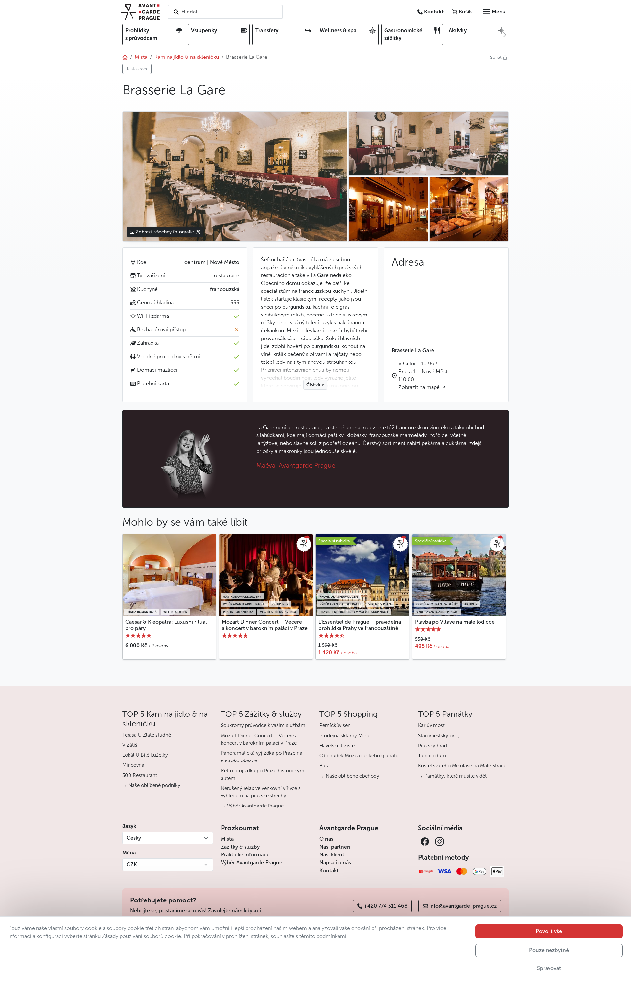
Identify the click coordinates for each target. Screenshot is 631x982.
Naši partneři (334, 847)
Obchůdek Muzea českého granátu (359, 756)
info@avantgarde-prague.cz (463, 906)
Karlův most (431, 725)
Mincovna (133, 765)
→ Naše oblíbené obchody (349, 776)
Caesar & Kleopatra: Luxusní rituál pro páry (166, 625)
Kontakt (329, 870)
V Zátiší (130, 745)
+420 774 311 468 (386, 906)
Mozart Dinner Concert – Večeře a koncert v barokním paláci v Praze (265, 625)
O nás (326, 839)
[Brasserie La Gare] (235, 176)
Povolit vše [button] (549, 931)
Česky (134, 838)
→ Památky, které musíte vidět (452, 776)
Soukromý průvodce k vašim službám (263, 725)
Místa (227, 839)
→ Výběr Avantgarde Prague (252, 806)
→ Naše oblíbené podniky (151, 785)
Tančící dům (432, 756)
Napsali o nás (335, 862)
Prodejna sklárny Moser (345, 735)
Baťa (324, 766)
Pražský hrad (432, 746)
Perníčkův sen (335, 725)
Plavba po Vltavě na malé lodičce (455, 622)
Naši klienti (332, 855)
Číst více (315, 384)
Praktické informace (245, 855)
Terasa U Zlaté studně (146, 735)
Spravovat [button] (549, 968)
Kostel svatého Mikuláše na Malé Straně (462, 766)
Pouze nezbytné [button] (549, 950)
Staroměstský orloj (439, 735)
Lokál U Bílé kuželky (145, 755)
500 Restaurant (139, 775)
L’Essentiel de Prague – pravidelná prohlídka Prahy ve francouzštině (359, 625)
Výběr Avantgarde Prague (251, 862)
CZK (132, 864)
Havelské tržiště (337, 746)
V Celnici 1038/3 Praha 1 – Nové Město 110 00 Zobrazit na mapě (424, 375)
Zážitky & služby (240, 847)
